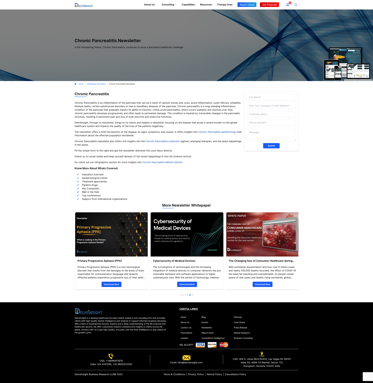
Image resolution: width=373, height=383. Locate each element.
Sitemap (238, 317)
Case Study (239, 322)
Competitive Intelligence (213, 338)
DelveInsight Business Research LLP (94, 374)
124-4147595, (104, 364)
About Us (149, 4)
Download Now (110, 284)
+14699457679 (114, 360)
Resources (206, 4)
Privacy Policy (196, 374)
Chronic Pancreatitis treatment (162, 141)
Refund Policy (214, 374)
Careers (184, 338)
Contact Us (186, 327)
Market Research (242, 333)
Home (81, 84)
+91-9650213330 (122, 364)
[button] (180, 295)
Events (205, 322)
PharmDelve (186, 333)
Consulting (168, 4)
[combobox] (295, 4)
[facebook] (292, 374)
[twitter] (290, 374)
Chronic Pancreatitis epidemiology (217, 131)
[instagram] (297, 374)
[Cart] (288, 4)
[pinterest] (295, 374)
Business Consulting (243, 338)
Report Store (208, 333)
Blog (204, 317)
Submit (271, 145)
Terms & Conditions (174, 374)
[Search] (295, 4)
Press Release (240, 327)
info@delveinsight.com (190, 362)
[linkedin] (288, 374)
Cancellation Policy (235, 374)
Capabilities (188, 4)
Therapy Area (224, 4)
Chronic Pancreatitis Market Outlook (162, 162)
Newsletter (207, 327)
